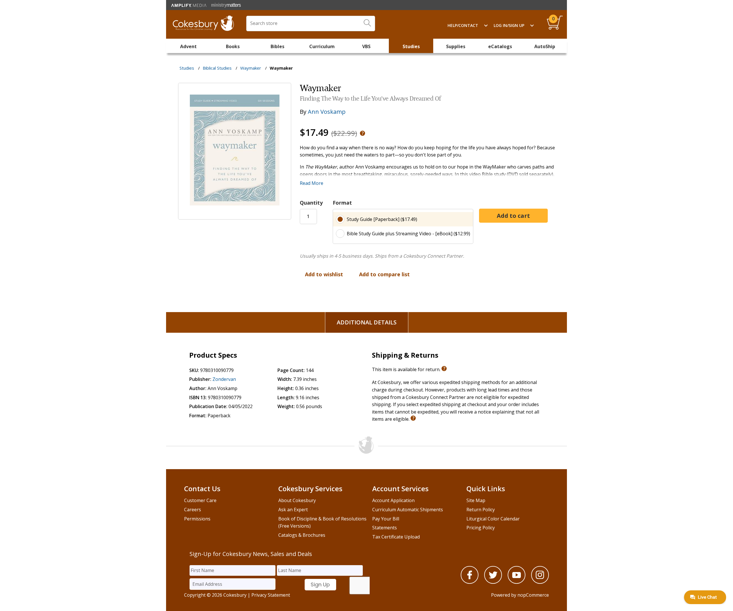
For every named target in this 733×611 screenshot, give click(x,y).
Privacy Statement (270, 595)
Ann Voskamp (327, 111)
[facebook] (469, 582)
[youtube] (516, 582)
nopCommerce (533, 595)
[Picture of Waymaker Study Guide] (234, 215)
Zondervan (224, 379)
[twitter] (493, 582)
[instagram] (540, 582)
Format (342, 202)
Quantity (311, 202)
